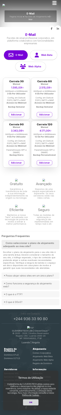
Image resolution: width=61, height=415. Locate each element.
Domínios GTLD (11, 355)
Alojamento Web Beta (43, 356)
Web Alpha (34, 66)
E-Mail (19, 54)
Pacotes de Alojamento (36, 16)
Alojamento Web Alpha (43, 360)
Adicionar (16, 114)
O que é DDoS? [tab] (14, 302)
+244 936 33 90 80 (30, 319)
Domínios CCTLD (12, 358)
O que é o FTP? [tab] (14, 294)
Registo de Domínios (42, 363)
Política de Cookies (30, 395)
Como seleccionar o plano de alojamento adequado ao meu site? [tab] (28, 245)
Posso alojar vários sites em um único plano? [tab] (30, 275)
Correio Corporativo (42, 353)
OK (30, 402)
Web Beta (46, 54)
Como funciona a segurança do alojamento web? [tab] (27, 285)
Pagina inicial (16, 16)
